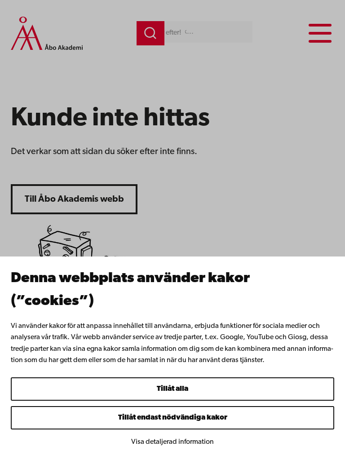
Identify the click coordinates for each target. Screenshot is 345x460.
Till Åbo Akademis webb (74, 199)
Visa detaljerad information (172, 442)
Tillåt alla (172, 389)
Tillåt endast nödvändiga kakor (172, 417)
